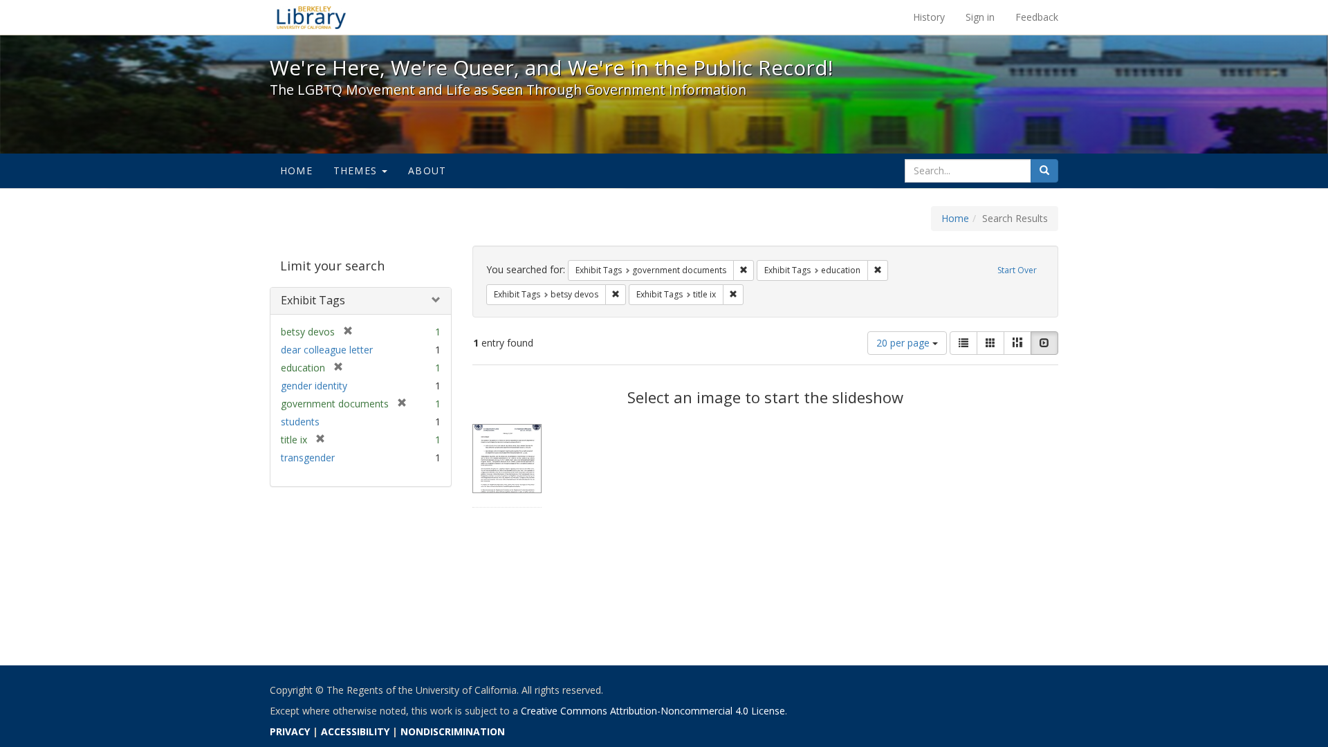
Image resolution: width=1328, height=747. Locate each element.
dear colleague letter (327, 349)
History (929, 17)
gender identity (314, 385)
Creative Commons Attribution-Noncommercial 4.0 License (653, 710)
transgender (308, 457)
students (300, 421)
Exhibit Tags (313, 300)
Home (296, 170)
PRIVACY (290, 731)
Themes (356, 170)
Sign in (980, 17)
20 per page (904, 342)
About (427, 170)
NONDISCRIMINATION (452, 731)
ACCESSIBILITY (355, 731)
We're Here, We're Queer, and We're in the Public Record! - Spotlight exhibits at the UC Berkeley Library (311, 17)
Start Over (1017, 270)
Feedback (1036, 17)
